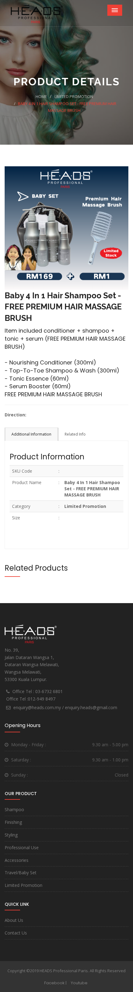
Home (41, 96)
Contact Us (16, 933)
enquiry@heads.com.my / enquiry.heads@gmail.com (65, 707)
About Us (14, 920)
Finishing (13, 822)
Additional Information (31, 434)
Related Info (75, 434)
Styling (11, 835)
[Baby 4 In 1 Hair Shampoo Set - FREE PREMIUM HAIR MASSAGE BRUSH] (66, 227)
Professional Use (22, 847)
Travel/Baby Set (20, 872)
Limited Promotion (73, 96)
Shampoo (14, 809)
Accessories (16, 860)
